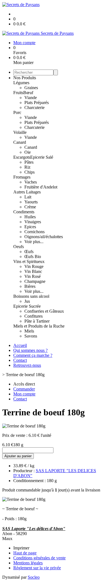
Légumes (21, 82)
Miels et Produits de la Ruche (39, 326)
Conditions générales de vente (39, 558)
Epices (30, 226)
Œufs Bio (32, 256)
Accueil (20, 345)
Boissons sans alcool (31, 296)
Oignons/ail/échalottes (43, 236)
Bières (29, 286)
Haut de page (25, 553)
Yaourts (31, 202)
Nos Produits (24, 77)
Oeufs (18, 246)
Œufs (29, 251)
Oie (27, 152)
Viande (30, 97)
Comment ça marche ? (32, 355)
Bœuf (28, 92)
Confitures (33, 316)
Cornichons (34, 231)
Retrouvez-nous (27, 365)
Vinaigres (32, 221)
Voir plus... (33, 241)
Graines (31, 87)
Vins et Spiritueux (29, 261)
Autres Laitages (27, 192)
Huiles (30, 216)
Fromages (21, 177)
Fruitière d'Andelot (40, 187)
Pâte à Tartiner (37, 321)
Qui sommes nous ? (30, 350)
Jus (27, 301)
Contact (20, 360)
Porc (17, 112)
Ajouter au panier (18, 456)
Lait (27, 197)
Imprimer (21, 548)
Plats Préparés (36, 102)
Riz (27, 167)
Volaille (20, 132)
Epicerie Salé (41, 157)
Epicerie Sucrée (27, 306)
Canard (19, 142)
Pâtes (29, 162)
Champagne (34, 281)
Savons (30, 336)
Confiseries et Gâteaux (44, 311)
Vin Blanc (33, 271)
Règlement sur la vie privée (37, 567)
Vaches (30, 182)
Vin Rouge (33, 266)
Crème (30, 206)
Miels (29, 331)
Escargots (21, 157)
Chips (29, 172)
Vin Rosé (32, 276)
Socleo (34, 577)
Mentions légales (28, 562)
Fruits (18, 92)
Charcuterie (34, 107)
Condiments (23, 211)
